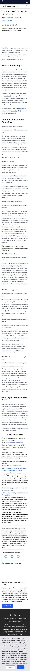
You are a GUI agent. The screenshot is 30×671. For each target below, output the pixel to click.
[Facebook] (11, 615)
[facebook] (3, 25)
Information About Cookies (19, 663)
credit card (7, 96)
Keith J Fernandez (8, 17)
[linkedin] (8, 25)
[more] (3, 6)
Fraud (11, 490)
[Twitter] (15, 615)
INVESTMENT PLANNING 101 (16, 442)
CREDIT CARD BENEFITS (15, 465)
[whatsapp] (11, 25)
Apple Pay (14, 111)
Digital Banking (7, 21)
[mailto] (13, 25)
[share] (16, 25)
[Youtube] (19, 615)
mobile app (21, 108)
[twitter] (5, 25)
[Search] (26, 6)
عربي (27, 2)
